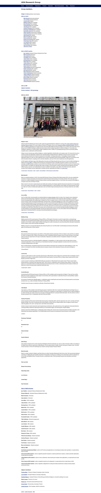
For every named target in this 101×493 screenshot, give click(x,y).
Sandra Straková (27, 33)
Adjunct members (25, 88)
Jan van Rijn (26, 19)
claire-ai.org (64, 168)
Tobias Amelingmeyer (28, 73)
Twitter (34, 170)
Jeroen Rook (24, 484)
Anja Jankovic (27, 56)
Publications (38, 5)
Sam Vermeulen (27, 45)
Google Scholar (24, 170)
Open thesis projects (59, 5)
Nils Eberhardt (27, 70)
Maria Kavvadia (27, 36)
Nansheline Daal (27, 31)
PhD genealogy (34, 90)
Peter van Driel (27, 38)
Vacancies (72, 5)
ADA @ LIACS (24, 16)
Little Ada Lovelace (28, 46)
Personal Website (43, 170)
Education (50, 5)
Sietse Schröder (27, 32)
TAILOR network (37, 279)
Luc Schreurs (27, 42)
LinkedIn (37, 170)
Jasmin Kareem (24, 486)
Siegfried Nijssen (25, 477)
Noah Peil (26, 78)
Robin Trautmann (27, 68)
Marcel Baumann (27, 71)
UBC (34, 491)
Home (22, 5)
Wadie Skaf (26, 61)
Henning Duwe (27, 60)
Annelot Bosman (27, 25)
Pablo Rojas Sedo (28, 40)
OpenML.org (59, 201)
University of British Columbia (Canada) (66, 145)
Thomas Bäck (24, 472)
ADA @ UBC (24, 85)
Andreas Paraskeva (28, 28)
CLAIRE (30, 162)
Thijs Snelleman (27, 67)
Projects (44, 5)
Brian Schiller (27, 77)
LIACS (22, 491)
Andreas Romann (27, 81)
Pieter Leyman (24, 479)
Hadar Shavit (26, 65)
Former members (25, 90)
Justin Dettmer (27, 63)
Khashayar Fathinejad (28, 29)
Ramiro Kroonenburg (28, 39)
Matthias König (27, 22)
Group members (29, 5)
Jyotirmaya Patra (27, 75)
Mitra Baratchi (27, 18)
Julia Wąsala (26, 26)
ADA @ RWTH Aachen (26, 51)
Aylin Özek (26, 80)
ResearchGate (30, 170)
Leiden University (51, 197)
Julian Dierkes (27, 58)
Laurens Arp (26, 21)
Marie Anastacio (27, 54)
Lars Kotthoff (24, 474)
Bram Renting (27, 24)
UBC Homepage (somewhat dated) (52, 170)
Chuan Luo (23, 481)
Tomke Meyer (27, 43)
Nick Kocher (26, 64)
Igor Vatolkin (26, 53)
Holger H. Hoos (25, 14)
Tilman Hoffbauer (27, 74)
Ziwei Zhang (26, 35)
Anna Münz (26, 57)
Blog (67, 5)
